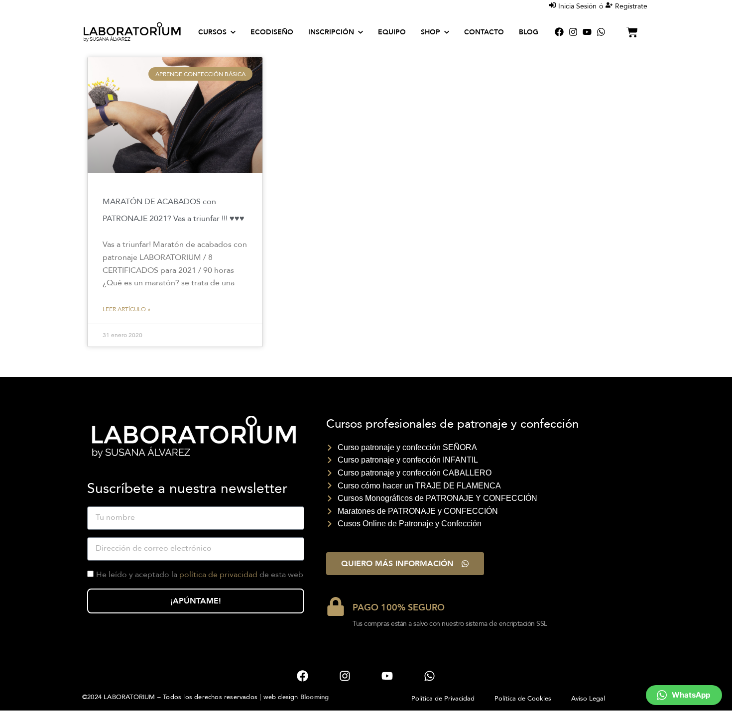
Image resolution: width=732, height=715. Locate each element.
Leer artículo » (126, 309)
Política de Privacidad (443, 698)
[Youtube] (587, 31)
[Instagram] (573, 31)
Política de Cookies (522, 698)
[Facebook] (559, 31)
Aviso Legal (588, 698)
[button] (684, 695)
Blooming (314, 697)
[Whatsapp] (601, 31)
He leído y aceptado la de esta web (199, 574)
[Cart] (632, 32)
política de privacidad (218, 574)
